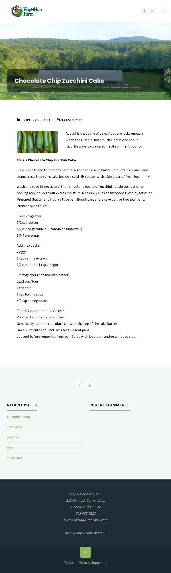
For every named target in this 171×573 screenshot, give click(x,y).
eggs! (11, 447)
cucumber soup (18, 416)
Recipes (26, 120)
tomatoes (14, 457)
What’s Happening (93, 562)
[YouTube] (152, 11)
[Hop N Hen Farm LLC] (27, 11)
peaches (13, 437)
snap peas (14, 427)
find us (68, 562)
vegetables (44, 120)
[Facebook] (144, 11)
